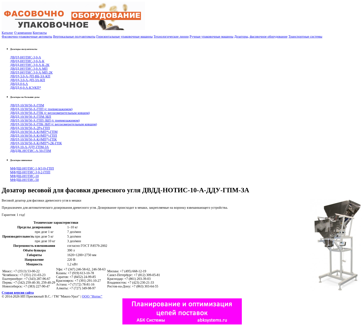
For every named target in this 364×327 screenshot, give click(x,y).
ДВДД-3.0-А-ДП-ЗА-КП (27, 80)
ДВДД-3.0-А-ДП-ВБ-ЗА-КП (30, 76)
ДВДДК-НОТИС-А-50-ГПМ (30, 151)
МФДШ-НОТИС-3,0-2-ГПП (30, 172)
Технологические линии (171, 36)
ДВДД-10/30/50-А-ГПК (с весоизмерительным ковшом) (50, 113)
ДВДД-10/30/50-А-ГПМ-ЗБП (30, 116)
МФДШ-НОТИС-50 (24, 180)
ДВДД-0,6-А (19, 84)
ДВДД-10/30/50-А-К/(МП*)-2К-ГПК (36, 143)
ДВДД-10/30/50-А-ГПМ (27, 105)
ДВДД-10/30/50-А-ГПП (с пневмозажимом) (41, 109)
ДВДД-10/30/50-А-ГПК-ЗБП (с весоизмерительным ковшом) (53, 124)
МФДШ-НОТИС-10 (24, 176)
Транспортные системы (305, 36)
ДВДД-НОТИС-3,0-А (25, 57)
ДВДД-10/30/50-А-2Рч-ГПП (30, 128)
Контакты (40, 33)
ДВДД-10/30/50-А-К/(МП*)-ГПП (33, 135)
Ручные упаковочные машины (211, 36)
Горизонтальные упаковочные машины (124, 36)
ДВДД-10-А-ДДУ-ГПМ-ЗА (29, 147)
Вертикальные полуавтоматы (74, 36)
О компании (23, 33)
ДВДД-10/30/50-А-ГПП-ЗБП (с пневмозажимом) (45, 120)
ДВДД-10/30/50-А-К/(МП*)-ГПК (33, 139)
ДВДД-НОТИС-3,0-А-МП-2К (31, 72)
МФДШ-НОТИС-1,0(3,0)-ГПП (32, 168)
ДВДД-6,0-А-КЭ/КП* (25, 87)
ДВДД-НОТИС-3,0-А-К (27, 61)
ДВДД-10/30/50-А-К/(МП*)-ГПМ (34, 132)
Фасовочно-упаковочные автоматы (27, 36)
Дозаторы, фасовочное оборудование (261, 36)
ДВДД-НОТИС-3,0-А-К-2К (30, 65)
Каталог (7, 33)
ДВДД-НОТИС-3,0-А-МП (29, 68)
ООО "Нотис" (92, 296)
